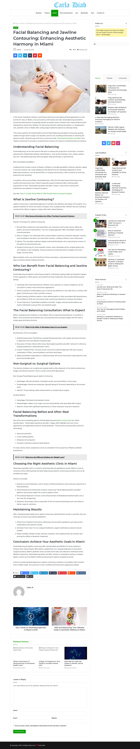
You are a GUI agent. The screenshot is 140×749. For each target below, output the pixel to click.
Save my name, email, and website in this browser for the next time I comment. (41, 725)
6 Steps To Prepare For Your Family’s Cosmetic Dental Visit (49, 663)
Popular (109, 78)
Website (54, 718)
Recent (97, 78)
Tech (92, 13)
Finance (47, 13)
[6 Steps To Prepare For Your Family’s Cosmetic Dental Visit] (50, 653)
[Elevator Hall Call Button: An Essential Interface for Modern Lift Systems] (100, 110)
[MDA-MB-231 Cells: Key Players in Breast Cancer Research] (75, 653)
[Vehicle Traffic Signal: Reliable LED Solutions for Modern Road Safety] (100, 130)
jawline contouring (63, 420)
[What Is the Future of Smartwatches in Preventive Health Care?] (24, 653)
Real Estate (84, 13)
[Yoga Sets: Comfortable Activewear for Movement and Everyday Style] (100, 88)
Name (15, 710)
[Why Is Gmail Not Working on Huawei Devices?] (100, 233)
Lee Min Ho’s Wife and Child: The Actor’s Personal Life (116, 223)
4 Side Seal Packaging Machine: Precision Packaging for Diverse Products (107, 119)
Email (15, 718)
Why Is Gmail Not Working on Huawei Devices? (115, 233)
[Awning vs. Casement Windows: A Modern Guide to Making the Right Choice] (100, 262)
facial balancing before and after (69, 138)
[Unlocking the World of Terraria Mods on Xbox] (100, 243)
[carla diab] (70, 5)
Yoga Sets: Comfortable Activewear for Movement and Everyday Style (101, 172)
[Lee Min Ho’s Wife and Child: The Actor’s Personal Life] (100, 224)
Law (76, 13)
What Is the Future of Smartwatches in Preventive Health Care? (24, 663)
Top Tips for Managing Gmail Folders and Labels (116, 252)
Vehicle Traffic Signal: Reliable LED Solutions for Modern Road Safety (117, 129)
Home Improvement (66, 13)
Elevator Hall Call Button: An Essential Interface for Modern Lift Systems (117, 110)
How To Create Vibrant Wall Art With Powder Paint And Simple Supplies (46, 193)
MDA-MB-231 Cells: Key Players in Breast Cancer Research (73, 663)
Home (16, 23)
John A (19, 49)
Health (55, 13)
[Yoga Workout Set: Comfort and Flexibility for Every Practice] (100, 100)
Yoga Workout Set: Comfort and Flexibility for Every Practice (116, 100)
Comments (123, 78)
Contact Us (100, 13)
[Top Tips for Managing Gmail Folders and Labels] (100, 252)
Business (39, 13)
